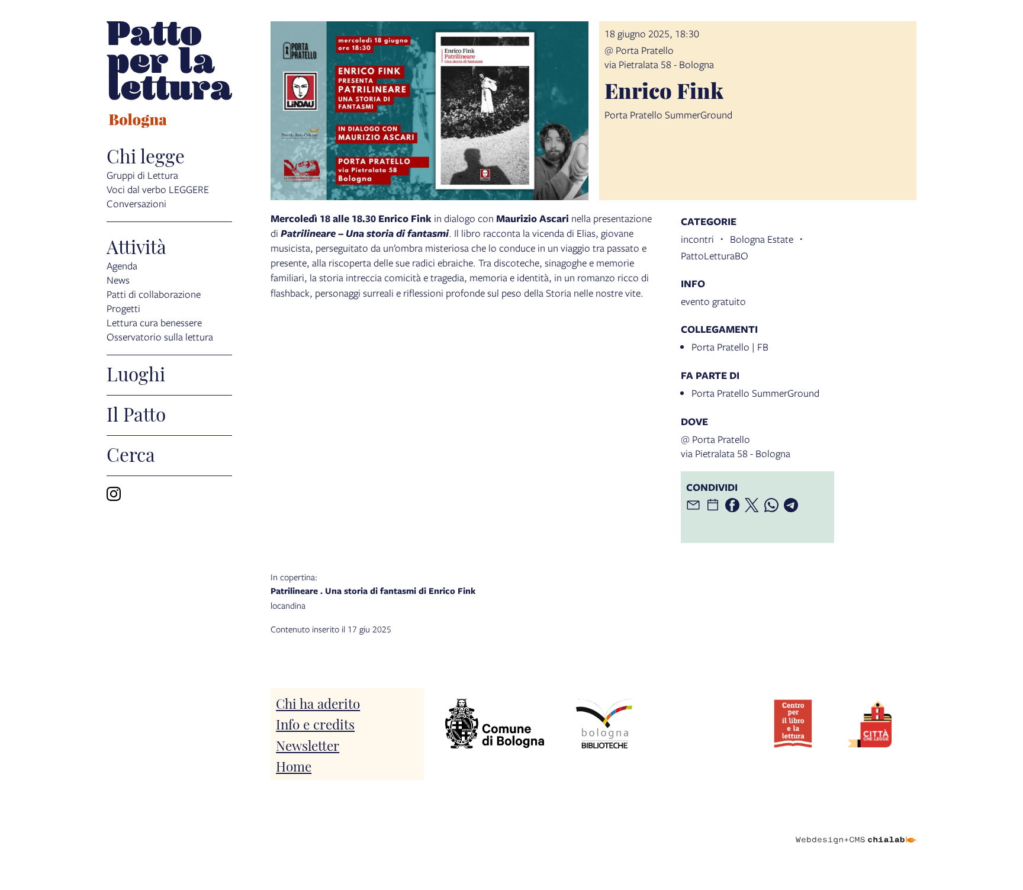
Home (293, 765)
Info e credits (315, 723)
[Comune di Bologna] (495, 724)
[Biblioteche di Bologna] (603, 724)
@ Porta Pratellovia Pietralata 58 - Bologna (659, 57)
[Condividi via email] (693, 505)
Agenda (122, 265)
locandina (373, 591)
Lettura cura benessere (154, 322)
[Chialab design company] (856, 829)
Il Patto (136, 413)
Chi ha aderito (318, 702)
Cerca (131, 454)
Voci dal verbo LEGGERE (158, 189)
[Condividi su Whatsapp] (771, 505)
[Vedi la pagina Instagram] (114, 494)
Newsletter (307, 744)
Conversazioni (136, 203)
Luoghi (136, 373)
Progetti (123, 308)
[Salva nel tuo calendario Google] (713, 505)
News (118, 280)
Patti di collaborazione (154, 294)
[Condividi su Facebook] (732, 505)
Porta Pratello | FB (729, 347)
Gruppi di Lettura (142, 175)
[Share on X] (752, 505)
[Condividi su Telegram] (791, 505)
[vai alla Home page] (169, 76)
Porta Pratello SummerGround (755, 393)
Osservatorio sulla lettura (160, 336)
